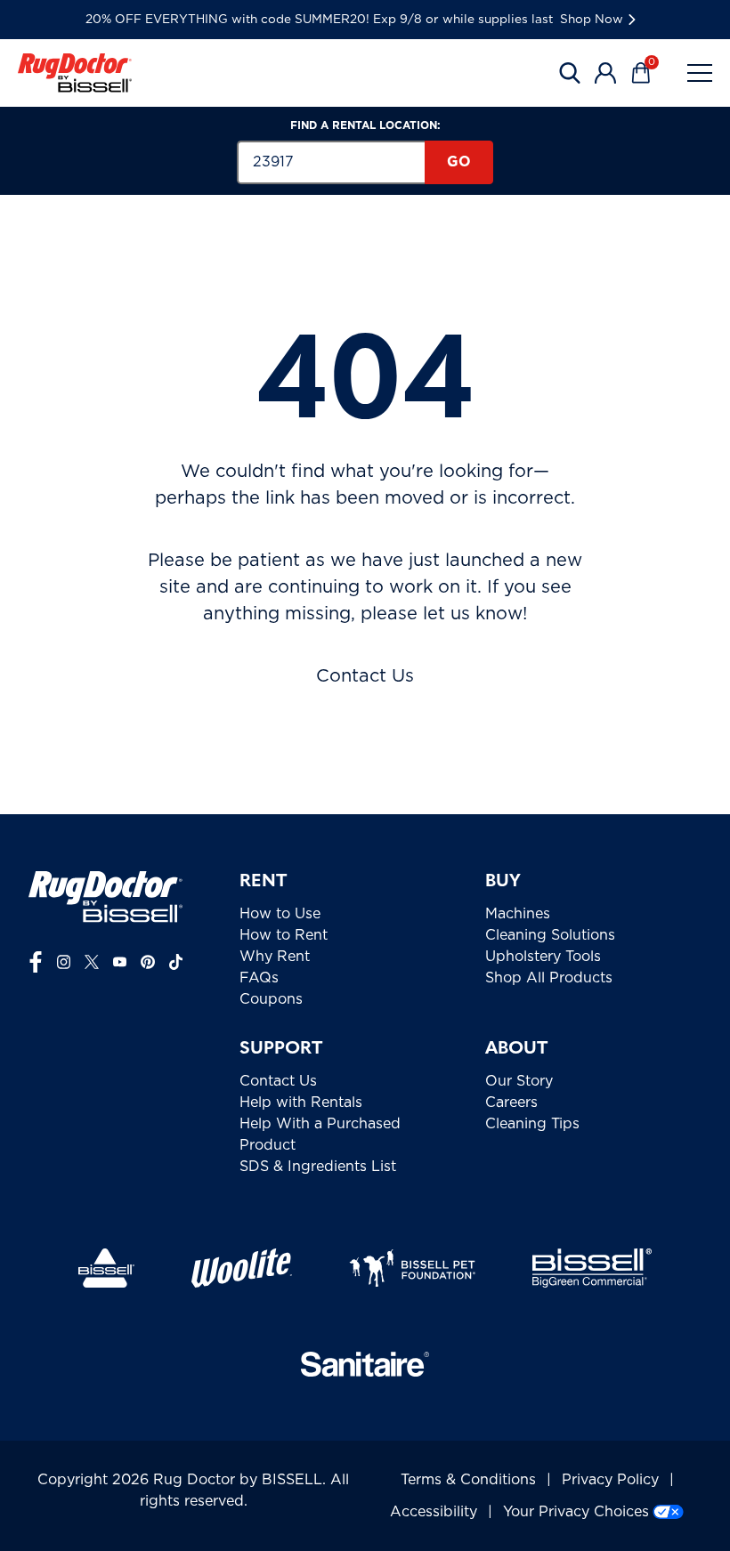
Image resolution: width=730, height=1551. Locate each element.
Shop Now (591, 19)
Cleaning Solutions (550, 935)
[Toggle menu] (699, 73)
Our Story (519, 1081)
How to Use (279, 914)
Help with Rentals (300, 1102)
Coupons (271, 999)
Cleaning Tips (532, 1124)
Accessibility (433, 1512)
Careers (511, 1102)
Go (459, 162)
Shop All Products (548, 978)
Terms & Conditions (468, 1480)
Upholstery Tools (543, 956)
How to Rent (283, 935)
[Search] (569, 73)
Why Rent (274, 956)
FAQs (259, 978)
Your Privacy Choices (576, 1512)
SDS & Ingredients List (317, 1166)
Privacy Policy (610, 1480)
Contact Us (365, 676)
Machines (517, 914)
